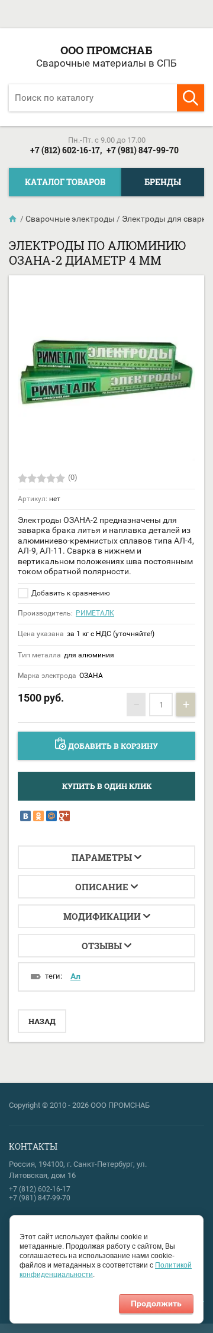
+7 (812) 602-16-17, (66, 150)
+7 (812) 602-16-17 (39, 1189)
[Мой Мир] (51, 816)
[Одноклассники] (38, 816)
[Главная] (13, 218)
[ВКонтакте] (25, 816)
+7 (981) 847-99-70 (142, 150)
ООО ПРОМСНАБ (106, 49)
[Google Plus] (64, 816)
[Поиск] (190, 97)
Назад (42, 1021)
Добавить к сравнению (70, 593)
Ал (75, 976)
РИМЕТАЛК (95, 613)
